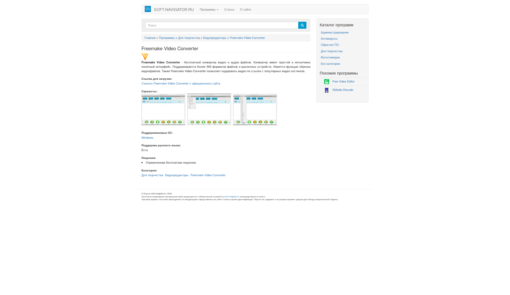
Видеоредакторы (176, 175)
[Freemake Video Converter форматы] (255, 109)
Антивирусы (329, 38)
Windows (147, 137)
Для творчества (152, 175)
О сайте (245, 9)
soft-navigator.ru (174, 9)
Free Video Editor (343, 81)
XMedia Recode (342, 90)
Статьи (229, 9)
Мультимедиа (330, 57)
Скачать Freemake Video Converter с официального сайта (180, 83)
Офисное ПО (330, 44)
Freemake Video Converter (208, 175)
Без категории (330, 63)
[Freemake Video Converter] (209, 109)
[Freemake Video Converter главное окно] (163, 109)
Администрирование (335, 32)
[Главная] (149, 9)
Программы (208, 9)
